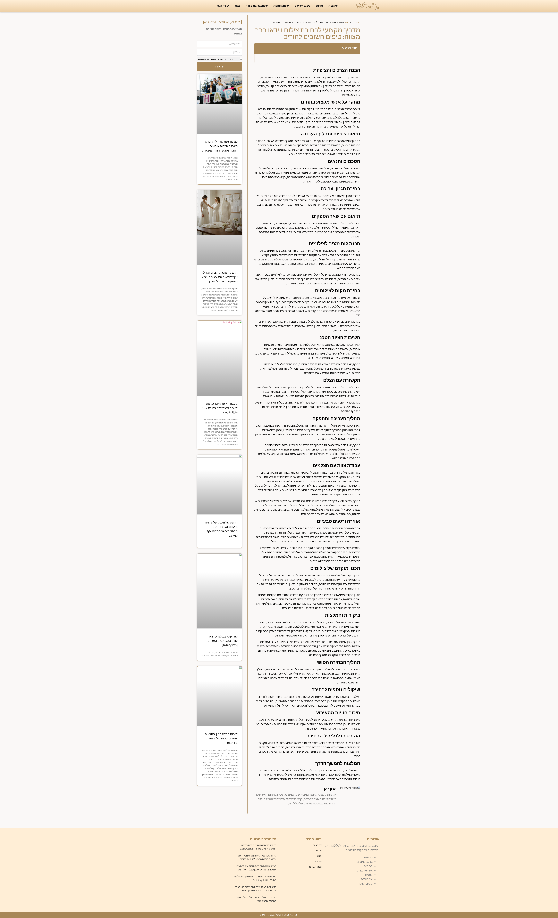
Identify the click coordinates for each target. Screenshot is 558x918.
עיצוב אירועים (302, 5)
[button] (258, 48)
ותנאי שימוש (203, 59)
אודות (319, 5)
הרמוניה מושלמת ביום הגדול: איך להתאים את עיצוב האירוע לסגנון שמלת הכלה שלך (220, 277)
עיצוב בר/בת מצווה (257, 5)
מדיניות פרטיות (216, 59)
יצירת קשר (223, 5)
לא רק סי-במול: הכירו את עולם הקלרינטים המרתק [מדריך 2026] (223, 641)
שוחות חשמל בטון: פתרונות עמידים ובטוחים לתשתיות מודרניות (221, 738)
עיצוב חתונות (281, 5)
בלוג (237, 5)
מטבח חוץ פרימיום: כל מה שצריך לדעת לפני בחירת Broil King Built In (220, 408)
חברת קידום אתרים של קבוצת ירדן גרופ (279, 914)
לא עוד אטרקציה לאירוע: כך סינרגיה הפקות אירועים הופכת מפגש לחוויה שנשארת (220, 146)
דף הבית (333, 5)
